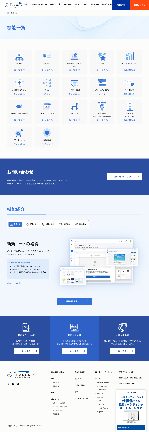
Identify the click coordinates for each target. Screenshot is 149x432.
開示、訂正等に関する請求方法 (130, 377)
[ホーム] (8, 13)
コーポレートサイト (102, 372)
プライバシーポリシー (127, 372)
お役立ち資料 (80, 385)
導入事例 (78, 378)
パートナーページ (81, 398)
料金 (52, 392)
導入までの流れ (80, 372)
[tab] (15, 224)
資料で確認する (123, 427)
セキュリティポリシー (127, 383)
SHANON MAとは (57, 372)
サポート (78, 392)
